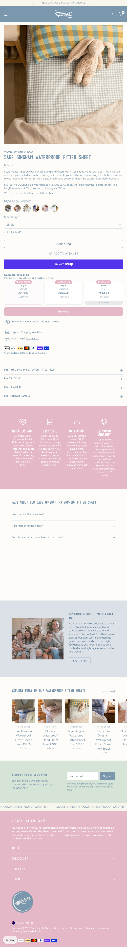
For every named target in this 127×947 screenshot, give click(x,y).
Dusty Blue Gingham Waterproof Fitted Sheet (103, 737)
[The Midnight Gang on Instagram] (19, 848)
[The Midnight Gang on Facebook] (14, 848)
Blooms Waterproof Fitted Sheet (50, 735)
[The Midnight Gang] (63, 14)
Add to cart (63, 311)
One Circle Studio (32, 931)
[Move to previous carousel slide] (105, 584)
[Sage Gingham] (27, 208)
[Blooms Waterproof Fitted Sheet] (50, 711)
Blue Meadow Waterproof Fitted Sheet (23, 735)
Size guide (15, 231)
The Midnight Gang (40, 928)
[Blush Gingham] (8, 208)
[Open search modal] (114, 14)
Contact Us (32, 338)
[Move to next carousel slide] (112, 584)
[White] (54, 208)
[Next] (94, 3)
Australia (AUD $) (24, 923)
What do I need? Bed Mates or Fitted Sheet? (30, 193)
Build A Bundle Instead (46, 321)
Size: (11, 217)
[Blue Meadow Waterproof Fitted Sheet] (23, 711)
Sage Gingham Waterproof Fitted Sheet (76, 735)
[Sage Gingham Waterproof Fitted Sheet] (77, 711)
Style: (17, 201)
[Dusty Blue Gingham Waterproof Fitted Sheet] (103, 711)
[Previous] (33, 3)
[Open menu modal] (5, 14)
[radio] (23, 293)
